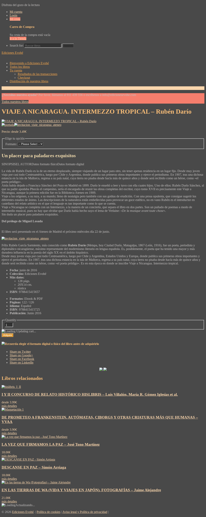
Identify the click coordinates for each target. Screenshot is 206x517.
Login (13, 15)
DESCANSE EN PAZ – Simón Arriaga (34, 467)
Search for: (17, 45)
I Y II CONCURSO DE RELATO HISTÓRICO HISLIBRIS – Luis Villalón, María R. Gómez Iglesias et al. (90, 394)
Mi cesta (15, 19)
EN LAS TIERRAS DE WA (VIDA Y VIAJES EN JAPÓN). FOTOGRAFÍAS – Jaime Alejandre (81, 490)
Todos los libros (20, 66)
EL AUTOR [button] (24, 164)
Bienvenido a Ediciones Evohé (29, 63)
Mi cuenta (16, 11)
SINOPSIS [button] (9, 164)
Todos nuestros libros (15, 101)
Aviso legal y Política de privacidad (84, 512)
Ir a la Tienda (18, 38)
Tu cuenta (16, 70)
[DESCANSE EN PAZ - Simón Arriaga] (28, 459)
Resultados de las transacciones (37, 74)
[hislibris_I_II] (11, 387)
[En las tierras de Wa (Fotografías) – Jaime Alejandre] (36, 482)
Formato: (11, 144)
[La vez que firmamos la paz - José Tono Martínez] (34, 436)
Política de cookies (48, 512)
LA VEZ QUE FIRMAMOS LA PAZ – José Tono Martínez (51, 444)
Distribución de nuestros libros (29, 81)
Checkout (24, 77)
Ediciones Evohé (12, 52)
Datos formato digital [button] (70, 164)
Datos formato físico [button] (44, 164)
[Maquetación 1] (13, 409)
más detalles (9, 406)
